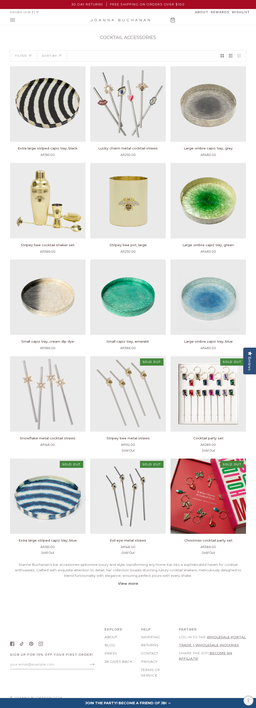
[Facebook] (12, 644)
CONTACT (149, 653)
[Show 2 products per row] (222, 55)
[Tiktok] (22, 644)
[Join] (87, 664)
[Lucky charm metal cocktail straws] (128, 104)
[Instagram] (40, 644)
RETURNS (149, 645)
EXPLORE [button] (113, 629)
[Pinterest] (31, 644)
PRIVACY (149, 662)
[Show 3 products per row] (230, 55)
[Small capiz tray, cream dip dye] (48, 297)
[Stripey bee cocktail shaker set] (48, 200)
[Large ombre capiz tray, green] (208, 200)
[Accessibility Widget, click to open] (249, 701)
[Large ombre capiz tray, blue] (208, 297)
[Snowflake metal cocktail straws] (48, 394)
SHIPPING (150, 637)
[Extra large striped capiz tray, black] (48, 104)
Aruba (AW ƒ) (22, 12)
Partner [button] (188, 629)
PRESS (110, 653)
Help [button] (146, 629)
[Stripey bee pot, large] (128, 200)
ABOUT (110, 637)
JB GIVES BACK (118, 662)
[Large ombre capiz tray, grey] (208, 104)
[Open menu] (17, 20)
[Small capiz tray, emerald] (128, 297)
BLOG (109, 645)
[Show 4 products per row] (240, 55)
